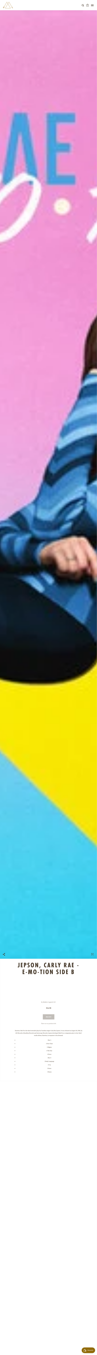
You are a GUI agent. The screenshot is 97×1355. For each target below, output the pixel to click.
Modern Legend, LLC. (49, 1002)
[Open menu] (92, 5)
